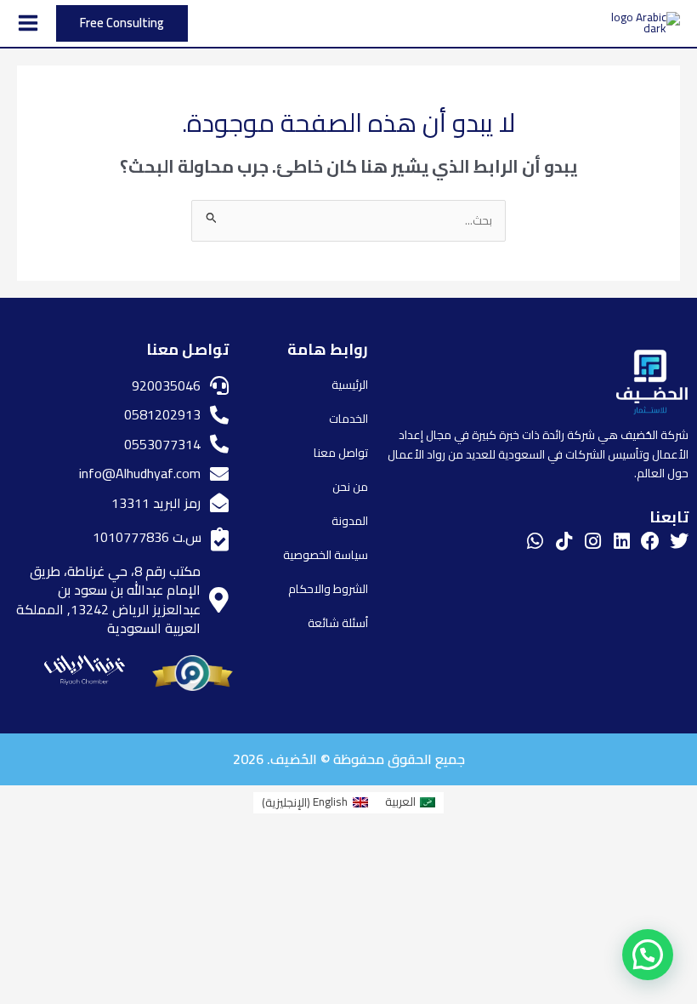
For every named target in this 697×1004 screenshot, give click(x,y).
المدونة (350, 521)
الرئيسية (350, 385)
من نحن (350, 487)
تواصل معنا (341, 453)
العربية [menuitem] (400, 801)
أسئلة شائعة (338, 623)
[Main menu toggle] (28, 23)
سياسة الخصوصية (325, 555)
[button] (122, 23)
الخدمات (348, 419)
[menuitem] (410, 802)
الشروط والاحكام (328, 589)
